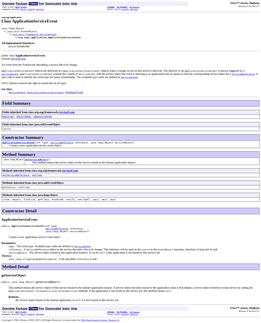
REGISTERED (24, 116)
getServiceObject (36, 159)
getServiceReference (15, 175)
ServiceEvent (18, 58)
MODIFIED (8, 116)
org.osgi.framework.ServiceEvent (35, 34)
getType (37, 175)
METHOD (40, 9)
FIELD (23, 9)
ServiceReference (62, 142)
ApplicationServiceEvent (18, 142)
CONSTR (31, 9)
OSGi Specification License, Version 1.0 (100, 320)
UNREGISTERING (43, 116)
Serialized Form (74, 92)
